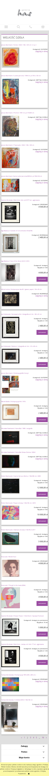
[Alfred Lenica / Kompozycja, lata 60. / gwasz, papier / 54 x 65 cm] (10, 298)
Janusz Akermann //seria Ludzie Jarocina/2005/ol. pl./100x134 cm (21, 176)
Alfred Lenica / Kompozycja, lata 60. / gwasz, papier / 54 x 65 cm (21, 289)
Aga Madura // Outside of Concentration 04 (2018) (16, 231)
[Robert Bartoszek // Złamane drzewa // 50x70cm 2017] (10, 538)
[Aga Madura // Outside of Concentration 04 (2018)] (10, 243)
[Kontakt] (30, 27)
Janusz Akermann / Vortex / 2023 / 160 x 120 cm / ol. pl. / (19, 45)
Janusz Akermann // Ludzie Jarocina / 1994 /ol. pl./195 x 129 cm (21, 75)
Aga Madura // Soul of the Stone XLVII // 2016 (15, 261)
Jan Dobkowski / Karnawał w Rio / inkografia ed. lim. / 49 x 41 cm (21, 314)
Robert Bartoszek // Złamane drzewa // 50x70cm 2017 (18, 530)
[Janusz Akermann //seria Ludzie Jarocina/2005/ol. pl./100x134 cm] (10, 185)
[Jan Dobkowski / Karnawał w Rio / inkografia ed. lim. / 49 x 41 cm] (10, 327)
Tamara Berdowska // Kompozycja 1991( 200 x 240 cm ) (18, 675)
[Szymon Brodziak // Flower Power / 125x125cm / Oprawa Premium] (10, 627)
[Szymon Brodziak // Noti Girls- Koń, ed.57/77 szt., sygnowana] (10, 212)
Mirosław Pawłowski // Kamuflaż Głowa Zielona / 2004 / (18, 452)
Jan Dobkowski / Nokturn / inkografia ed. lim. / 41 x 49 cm (19, 346)
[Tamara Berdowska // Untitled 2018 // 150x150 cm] (10, 717)
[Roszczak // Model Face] (10, 568)
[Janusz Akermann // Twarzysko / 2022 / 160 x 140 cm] (10, 157)
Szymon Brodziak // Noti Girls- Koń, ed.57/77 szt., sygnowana (20, 200)
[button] (6, 27)
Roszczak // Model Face (8, 557)
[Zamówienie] (43, 27)
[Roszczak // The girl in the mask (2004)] (10, 597)
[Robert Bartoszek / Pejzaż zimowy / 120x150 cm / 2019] (10, 512)
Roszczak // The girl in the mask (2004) (13, 585)
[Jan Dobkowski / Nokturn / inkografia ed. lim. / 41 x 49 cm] (10, 356)
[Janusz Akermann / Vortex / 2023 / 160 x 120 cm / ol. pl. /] (10, 57)
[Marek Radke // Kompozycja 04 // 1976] (10, 412)
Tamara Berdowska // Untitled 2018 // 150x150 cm (17, 700)
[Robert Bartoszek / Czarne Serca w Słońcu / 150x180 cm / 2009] (10, 486)
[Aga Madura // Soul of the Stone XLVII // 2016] (10, 272)
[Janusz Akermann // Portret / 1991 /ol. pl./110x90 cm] (10, 126)
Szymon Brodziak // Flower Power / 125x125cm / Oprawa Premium (22, 616)
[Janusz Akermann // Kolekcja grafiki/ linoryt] (10, 384)
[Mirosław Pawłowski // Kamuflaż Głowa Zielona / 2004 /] (10, 461)
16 (43, 737)
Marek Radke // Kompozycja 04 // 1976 (13, 401)
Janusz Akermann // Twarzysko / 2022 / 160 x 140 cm (17, 145)
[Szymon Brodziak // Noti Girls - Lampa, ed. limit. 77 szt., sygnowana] (10, 656)
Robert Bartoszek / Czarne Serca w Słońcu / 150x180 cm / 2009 (21, 476)
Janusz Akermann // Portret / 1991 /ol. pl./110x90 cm (17, 113)
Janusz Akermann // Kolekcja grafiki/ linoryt (15, 373)
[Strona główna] (24, 12)
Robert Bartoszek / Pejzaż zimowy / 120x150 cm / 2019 (18, 503)
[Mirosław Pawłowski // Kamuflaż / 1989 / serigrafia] (10, 437)
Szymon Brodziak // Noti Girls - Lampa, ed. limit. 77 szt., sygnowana (22, 644)
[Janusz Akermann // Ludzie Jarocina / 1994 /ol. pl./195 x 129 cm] (10, 91)
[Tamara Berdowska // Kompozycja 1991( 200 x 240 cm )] (10, 684)
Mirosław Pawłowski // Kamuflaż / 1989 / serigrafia (16, 428)
